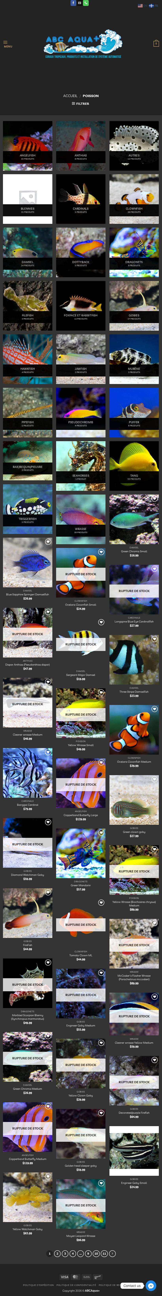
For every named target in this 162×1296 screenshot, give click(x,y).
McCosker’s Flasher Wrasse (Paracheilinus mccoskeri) (134, 977)
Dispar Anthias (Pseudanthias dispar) (27, 664)
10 (96, 1253)
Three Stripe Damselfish (134, 691)
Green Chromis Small (134, 551)
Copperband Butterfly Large (81, 815)
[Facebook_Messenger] (151, 1285)
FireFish (27, 945)
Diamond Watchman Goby (27, 875)
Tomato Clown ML (80, 955)
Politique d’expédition (38, 1285)
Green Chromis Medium (27, 1089)
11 (104, 1253)
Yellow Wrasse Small (81, 745)
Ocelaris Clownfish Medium (134, 761)
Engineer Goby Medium (80, 1025)
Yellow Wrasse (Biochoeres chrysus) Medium (134, 903)
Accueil (70, 96)
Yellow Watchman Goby (27, 1229)
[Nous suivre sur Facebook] (73, 3)
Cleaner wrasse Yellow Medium (134, 1042)
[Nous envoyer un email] (79, 3)
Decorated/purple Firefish (134, 1112)
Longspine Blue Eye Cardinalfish (134, 621)
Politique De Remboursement (119, 1285)
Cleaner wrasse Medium (27, 734)
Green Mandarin (81, 885)
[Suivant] (112, 1253)
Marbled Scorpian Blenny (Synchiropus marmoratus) (27, 1017)
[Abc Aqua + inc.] (83, 43)
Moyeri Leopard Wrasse (80, 1236)
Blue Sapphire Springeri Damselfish (27, 594)
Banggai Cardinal (27, 805)
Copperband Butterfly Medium (27, 1159)
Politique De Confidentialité (76, 1285)
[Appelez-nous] (86, 3)
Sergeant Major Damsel (80, 675)
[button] (7, 43)
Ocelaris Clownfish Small (80, 604)
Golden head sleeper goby (81, 1165)
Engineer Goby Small (134, 1183)
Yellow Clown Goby (81, 1095)
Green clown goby (134, 832)
